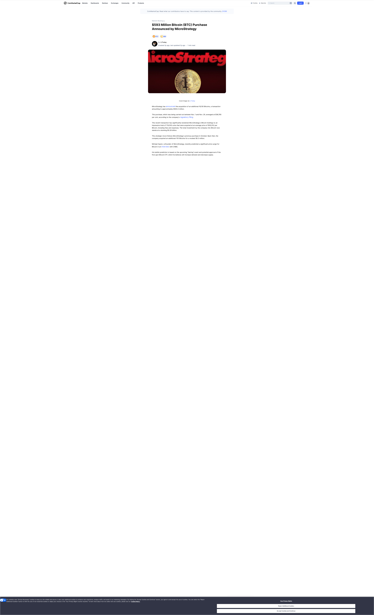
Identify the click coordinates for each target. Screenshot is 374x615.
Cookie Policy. (135, 601)
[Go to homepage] (72, 3)
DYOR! (224, 11)
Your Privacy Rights (286, 601)
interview (165, 147)
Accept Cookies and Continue (286, 611)
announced (170, 106)
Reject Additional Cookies (286, 606)
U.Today (164, 42)
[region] (166, 3)
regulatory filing (186, 117)
